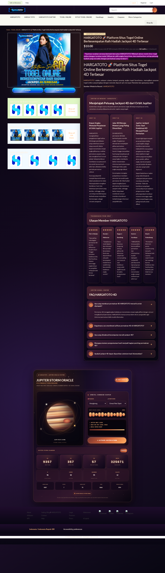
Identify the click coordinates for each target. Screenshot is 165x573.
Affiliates (30, 515)
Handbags (100, 17)
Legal (71, 512)
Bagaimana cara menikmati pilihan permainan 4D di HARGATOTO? (121, 325)
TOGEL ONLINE (65, 17)
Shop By (150, 23)
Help (27, 3)
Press (71, 518)
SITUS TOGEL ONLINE (83, 17)
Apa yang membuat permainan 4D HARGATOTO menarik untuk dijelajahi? (121, 305)
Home (8, 30)
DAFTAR (59, 90)
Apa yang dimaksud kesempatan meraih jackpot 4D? (121, 334)
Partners (72, 515)
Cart (151, 3)
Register (144, 3)
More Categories (135, 17)
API (28, 518)
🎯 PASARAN (91, 398)
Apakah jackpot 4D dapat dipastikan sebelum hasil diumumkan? (121, 353)
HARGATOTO (15, 17)
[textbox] (131, 10)
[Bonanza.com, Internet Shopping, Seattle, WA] (122, 529)
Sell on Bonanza (15, 3)
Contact (44, 515)
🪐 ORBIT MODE (111, 398)
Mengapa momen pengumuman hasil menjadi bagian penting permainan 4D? (121, 344)
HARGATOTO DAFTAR (47, 17)
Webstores (87, 512)
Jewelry (111, 17)
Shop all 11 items (71, 110)
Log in (134, 3)
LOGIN (28, 90)
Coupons (121, 17)
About (29, 512)
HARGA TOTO (29, 17)
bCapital (86, 518)
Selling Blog (45, 512)
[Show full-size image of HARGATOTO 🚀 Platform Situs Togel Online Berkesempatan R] (43, 60)
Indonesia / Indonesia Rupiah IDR (41, 529)
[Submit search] (154, 10)
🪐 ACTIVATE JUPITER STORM (107, 440)
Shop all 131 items (71, 135)
